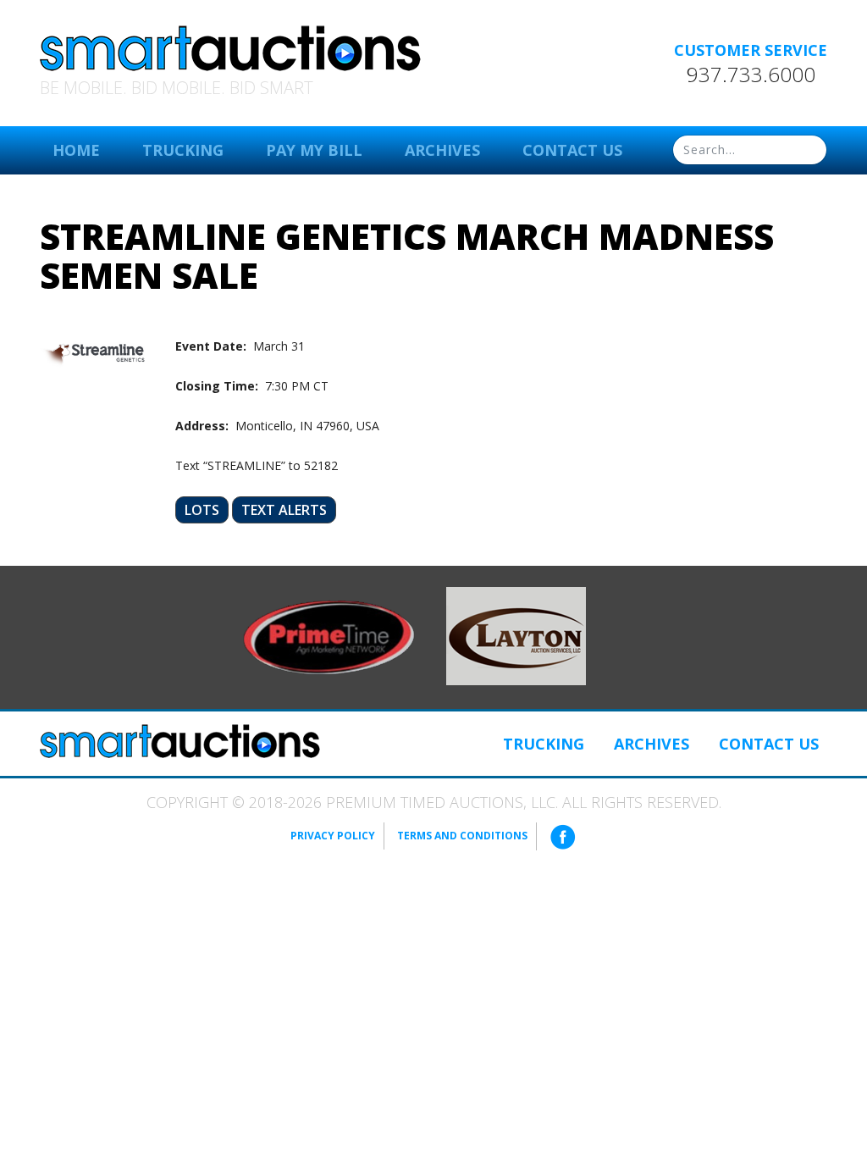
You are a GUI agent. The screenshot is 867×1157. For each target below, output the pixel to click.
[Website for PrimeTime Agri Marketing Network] (329, 636)
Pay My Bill (314, 150)
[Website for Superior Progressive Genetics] (516, 635)
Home (76, 150)
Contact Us (572, 150)
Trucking (183, 150)
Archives (442, 150)
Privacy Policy (332, 835)
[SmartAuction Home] (180, 741)
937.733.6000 (751, 74)
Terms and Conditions (462, 835)
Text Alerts (284, 510)
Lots (202, 510)
